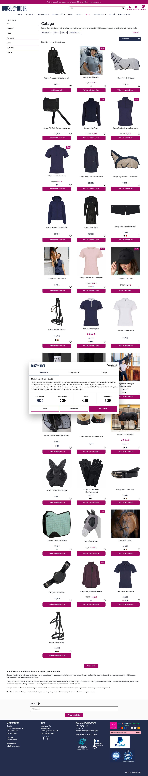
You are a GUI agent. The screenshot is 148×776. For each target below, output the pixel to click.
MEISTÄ (112, 14)
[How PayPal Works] (120, 742)
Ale (87, 14)
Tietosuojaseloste (47, 733)
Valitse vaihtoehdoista (91, 90)
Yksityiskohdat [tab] (74, 372)
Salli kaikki (103, 409)
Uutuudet (10, 48)
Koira (78, 14)
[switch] (63, 400)
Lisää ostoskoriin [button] (57, 90)
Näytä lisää (91, 666)
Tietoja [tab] (104, 372)
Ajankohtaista (124, 14)
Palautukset (45, 728)
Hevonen (29, 14)
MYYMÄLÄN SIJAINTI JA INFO (86, 735)
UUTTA (20, 14)
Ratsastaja (42, 14)
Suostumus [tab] (44, 372)
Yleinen (9, 53)
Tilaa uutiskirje (74, 715)
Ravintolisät (57, 14)
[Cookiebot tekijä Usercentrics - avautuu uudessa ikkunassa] (108, 365)
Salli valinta (74, 409)
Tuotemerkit (99, 14)
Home (9, 20)
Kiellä (45, 409)
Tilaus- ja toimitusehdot (49, 731)
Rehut (70, 14)
